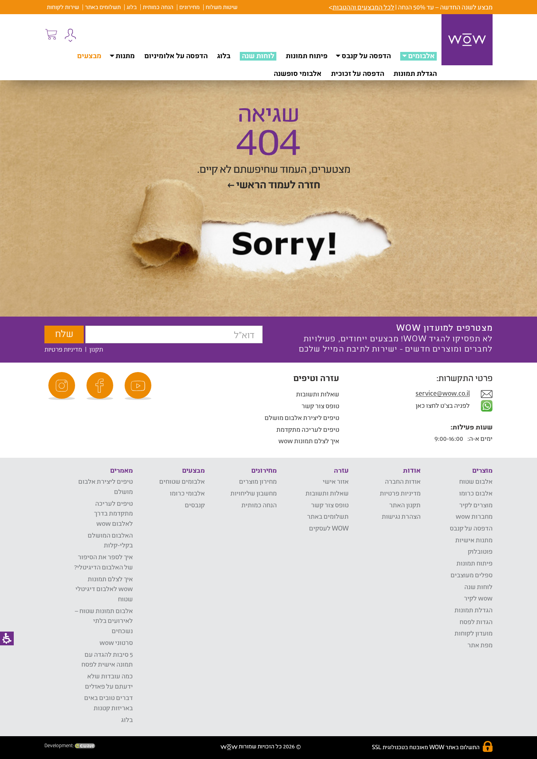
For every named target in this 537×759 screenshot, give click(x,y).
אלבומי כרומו (187, 493)
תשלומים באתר (103, 7)
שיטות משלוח (221, 7)
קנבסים (195, 505)
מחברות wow (474, 516)
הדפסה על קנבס (366, 55)
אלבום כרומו (476, 493)
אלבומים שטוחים (182, 481)
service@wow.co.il (443, 393)
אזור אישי (336, 481)
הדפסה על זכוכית (357, 73)
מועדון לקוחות (473, 633)
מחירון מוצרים (258, 481)
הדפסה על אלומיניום (176, 55)
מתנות (125, 55)
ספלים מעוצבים (472, 575)
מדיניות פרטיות (63, 349)
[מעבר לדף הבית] (467, 39)
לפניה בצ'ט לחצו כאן (443, 405)
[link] (139, 386)
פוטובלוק (480, 551)
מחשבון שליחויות (253, 493)
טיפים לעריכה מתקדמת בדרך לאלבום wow (113, 513)
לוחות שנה (258, 55)
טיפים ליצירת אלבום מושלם (302, 417)
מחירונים (189, 7)
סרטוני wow (116, 642)
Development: (59, 745)
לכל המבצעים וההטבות (363, 7)
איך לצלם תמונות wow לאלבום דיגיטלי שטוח (104, 589)
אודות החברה (403, 481)
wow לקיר (478, 598)
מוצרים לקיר (476, 505)
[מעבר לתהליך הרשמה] (50, 34)
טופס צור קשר (320, 406)
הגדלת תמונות (415, 73)
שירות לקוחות (63, 7)
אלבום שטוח (476, 481)
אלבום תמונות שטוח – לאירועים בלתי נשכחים (104, 620)
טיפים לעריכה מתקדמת (307, 429)
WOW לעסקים (329, 528)
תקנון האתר (405, 505)
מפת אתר (480, 645)
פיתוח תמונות (306, 55)
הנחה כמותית (158, 7)
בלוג (132, 7)
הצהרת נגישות (401, 516)
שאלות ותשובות (317, 394)
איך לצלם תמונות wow (308, 441)
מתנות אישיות (474, 540)
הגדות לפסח (476, 621)
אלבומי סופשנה (298, 73)
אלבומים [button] (421, 55)
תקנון (96, 349)
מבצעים (89, 55)
